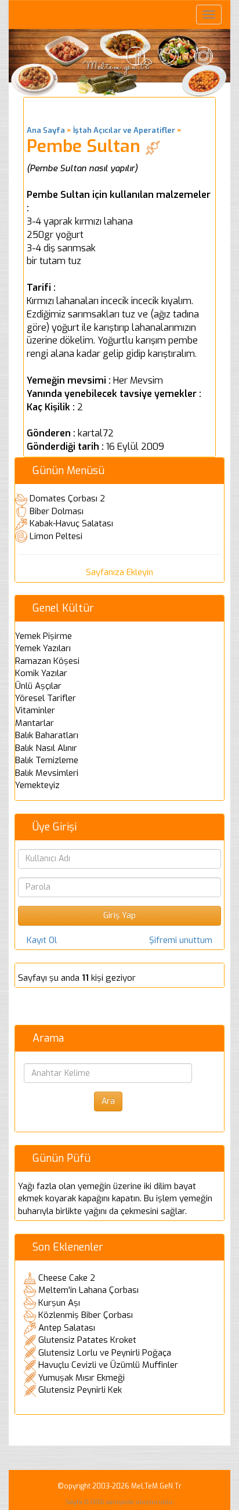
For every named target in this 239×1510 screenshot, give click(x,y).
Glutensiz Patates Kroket (87, 1340)
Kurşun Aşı (59, 1303)
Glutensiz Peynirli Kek (80, 1390)
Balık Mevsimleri (46, 773)
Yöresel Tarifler (45, 698)
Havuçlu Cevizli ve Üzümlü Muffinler (108, 1365)
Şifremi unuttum (180, 940)
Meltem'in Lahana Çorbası (88, 1290)
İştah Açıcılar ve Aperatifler (124, 130)
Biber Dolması (57, 511)
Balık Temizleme (46, 760)
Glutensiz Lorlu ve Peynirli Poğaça (104, 1353)
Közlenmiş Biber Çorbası (85, 1315)
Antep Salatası (66, 1328)
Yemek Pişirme (43, 636)
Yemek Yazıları (43, 648)
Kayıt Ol (42, 940)
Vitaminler (35, 710)
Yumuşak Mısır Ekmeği (81, 1377)
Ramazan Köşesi (47, 661)
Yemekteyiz (37, 785)
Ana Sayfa (46, 130)
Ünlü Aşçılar (38, 686)
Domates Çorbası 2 (67, 498)
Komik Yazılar (41, 673)
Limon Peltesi (56, 536)
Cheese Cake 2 (66, 1278)
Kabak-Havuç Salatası (71, 523)
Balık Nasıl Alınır (46, 748)
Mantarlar (34, 723)
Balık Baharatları (46, 735)
